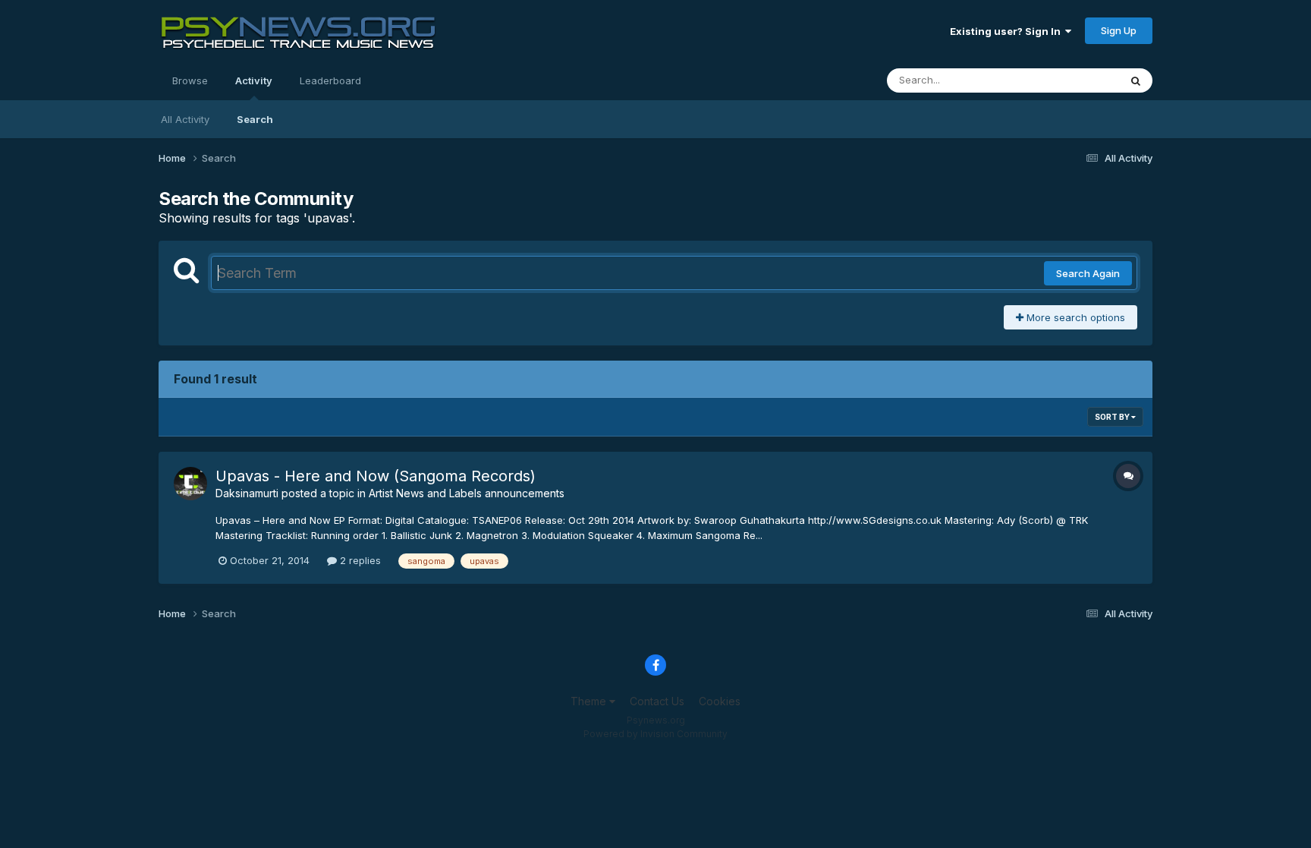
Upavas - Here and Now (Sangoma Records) (375, 476)
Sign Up (1119, 30)
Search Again (1088, 273)
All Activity (185, 119)
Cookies (719, 701)
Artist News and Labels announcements (466, 493)
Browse (190, 80)
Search (255, 119)
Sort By (1113, 416)
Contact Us (657, 701)
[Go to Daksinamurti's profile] (190, 483)
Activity (253, 80)
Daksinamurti (246, 493)
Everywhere (1072, 80)
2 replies (359, 560)
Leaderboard (330, 80)
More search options (1074, 317)
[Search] (1135, 80)
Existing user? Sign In (1007, 31)
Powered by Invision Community (655, 733)
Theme (590, 701)
